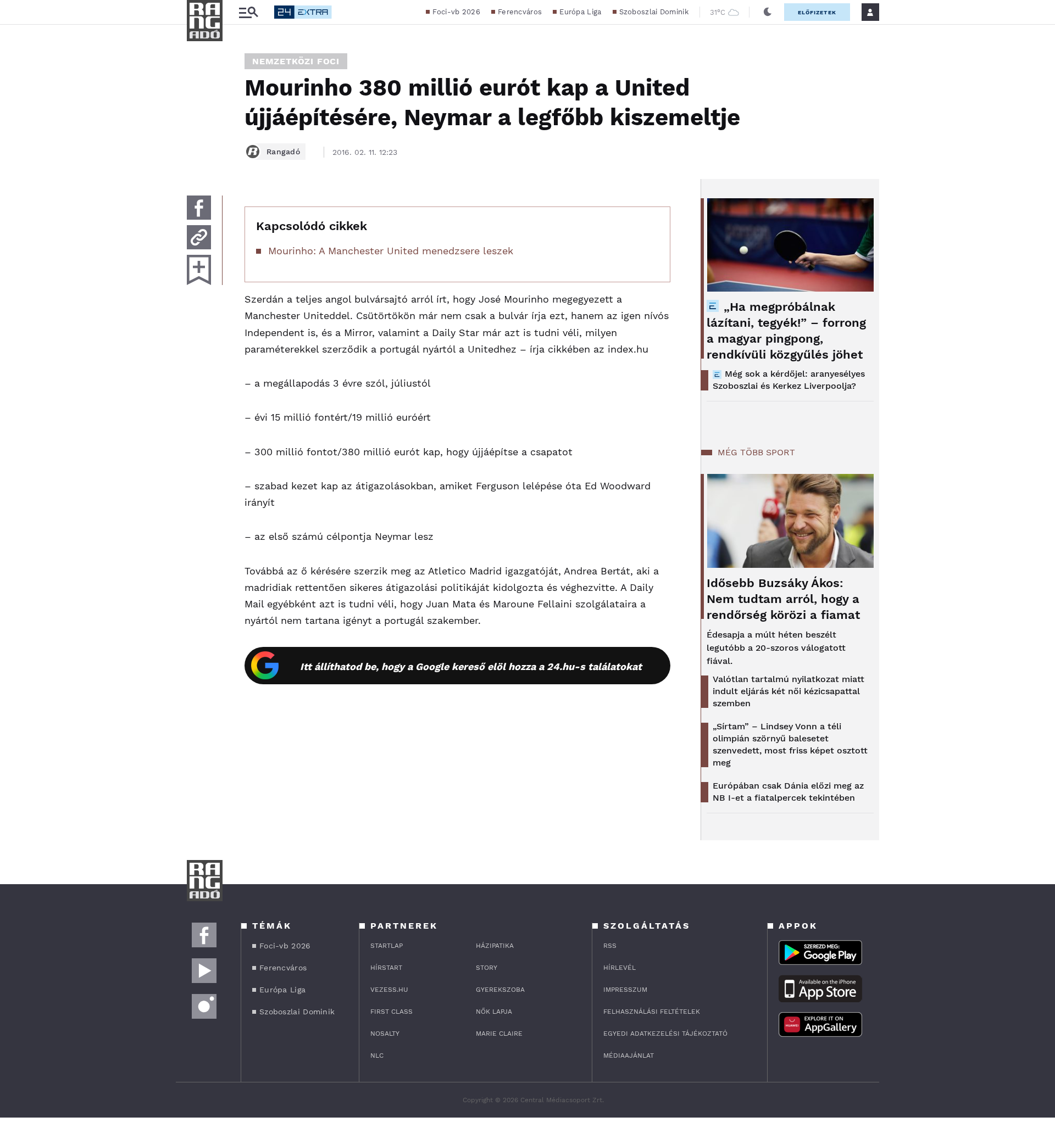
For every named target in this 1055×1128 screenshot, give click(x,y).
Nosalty (384, 1033)
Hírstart (386, 967)
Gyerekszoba (500, 989)
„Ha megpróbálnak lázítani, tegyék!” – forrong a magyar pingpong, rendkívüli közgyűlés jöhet (786, 330)
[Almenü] (248, 12)
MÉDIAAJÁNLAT (628, 1055)
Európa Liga (580, 12)
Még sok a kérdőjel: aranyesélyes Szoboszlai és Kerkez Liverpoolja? (789, 379)
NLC (377, 1055)
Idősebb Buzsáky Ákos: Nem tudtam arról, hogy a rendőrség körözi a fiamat (783, 599)
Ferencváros (520, 12)
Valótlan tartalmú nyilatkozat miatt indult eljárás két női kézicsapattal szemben (788, 691)
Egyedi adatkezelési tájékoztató (665, 1033)
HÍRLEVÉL (619, 967)
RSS (610, 946)
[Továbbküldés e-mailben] (199, 237)
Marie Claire (499, 1033)
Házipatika (495, 946)
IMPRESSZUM (625, 989)
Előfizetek (817, 12)
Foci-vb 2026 (456, 12)
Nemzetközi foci (296, 61)
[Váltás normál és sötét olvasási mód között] (767, 12)
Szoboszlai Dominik (653, 12)
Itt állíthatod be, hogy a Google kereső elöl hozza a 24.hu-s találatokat (471, 666)
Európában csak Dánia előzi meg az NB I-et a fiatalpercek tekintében (788, 791)
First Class (391, 1011)
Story (486, 967)
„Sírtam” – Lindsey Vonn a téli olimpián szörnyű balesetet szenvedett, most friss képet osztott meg (790, 744)
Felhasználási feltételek (651, 1011)
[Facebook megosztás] (199, 208)
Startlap (386, 946)
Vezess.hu (389, 989)
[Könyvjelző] (199, 270)
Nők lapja (494, 1011)
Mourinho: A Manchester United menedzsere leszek (390, 250)
